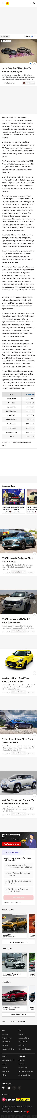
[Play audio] (30, 63)
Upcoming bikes (23, 1038)
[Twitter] (19, 1088)
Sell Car (4, 1075)
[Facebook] (14, 1088)
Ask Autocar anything (9, 1060)
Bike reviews (22, 1042)
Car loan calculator (8, 1049)
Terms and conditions (25, 1071)
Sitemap (4, 1067)
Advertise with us (24, 1075)
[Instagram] (9, 1088)
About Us (21, 1060)
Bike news (21, 1045)
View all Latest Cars (17, 1014)
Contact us (5, 1071)
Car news (5, 1045)
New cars (5, 1034)
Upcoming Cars (7, 1038)
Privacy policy (22, 1067)
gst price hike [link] (21, 1021)
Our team (21, 1064)
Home (4, 1021)
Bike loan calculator (25, 1049)
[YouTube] (3, 1088)
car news (11, 1021)
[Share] (34, 63)
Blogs (3, 1064)
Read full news (17, 572)
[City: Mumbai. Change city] (33, 3)
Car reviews (6, 1042)
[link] (14, 923)
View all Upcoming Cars (17, 942)
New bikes (21, 1034)
